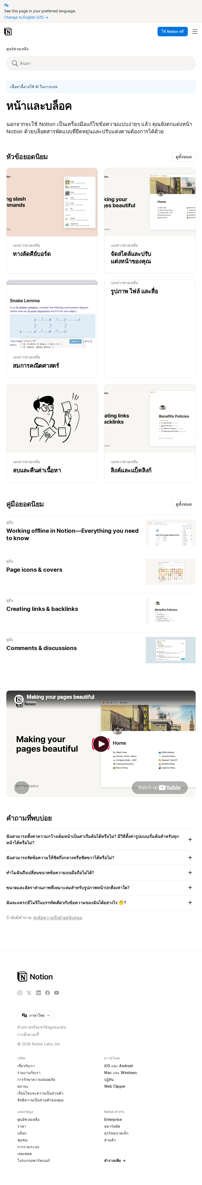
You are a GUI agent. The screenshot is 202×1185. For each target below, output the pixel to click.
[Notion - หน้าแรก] (8, 31)
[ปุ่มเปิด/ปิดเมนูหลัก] (195, 31)
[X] (29, 993)
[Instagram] (19, 992)
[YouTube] (56, 992)
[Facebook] (47, 992)
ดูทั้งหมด (184, 156)
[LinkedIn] (38, 993)
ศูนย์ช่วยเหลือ (17, 49)
